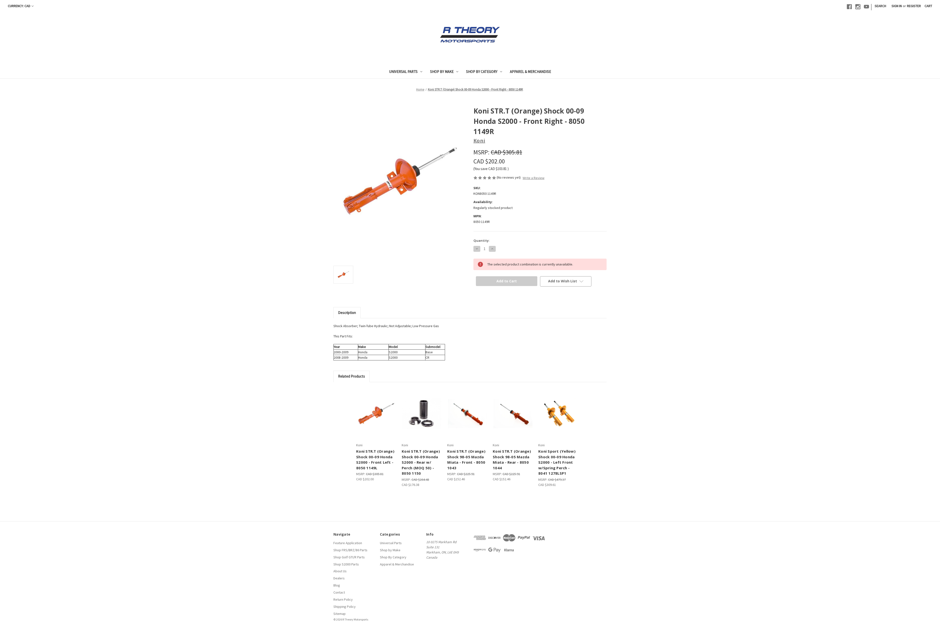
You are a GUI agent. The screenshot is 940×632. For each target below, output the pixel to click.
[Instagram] (857, 6)
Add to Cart (467, 413)
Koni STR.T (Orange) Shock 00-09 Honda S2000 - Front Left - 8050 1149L (375, 459)
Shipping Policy (344, 606)
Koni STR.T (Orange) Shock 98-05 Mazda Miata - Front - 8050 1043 (466, 459)
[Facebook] (849, 6)
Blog (336, 585)
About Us (340, 571)
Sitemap (339, 613)
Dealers (339, 578)
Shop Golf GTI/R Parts (349, 557)
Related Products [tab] (351, 376)
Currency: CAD (19, 6)
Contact (339, 592)
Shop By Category (481, 71)
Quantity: (481, 240)
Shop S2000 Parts (346, 564)
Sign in (897, 6)
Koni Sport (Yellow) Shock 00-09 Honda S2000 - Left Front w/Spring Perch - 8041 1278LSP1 (557, 462)
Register (914, 6)
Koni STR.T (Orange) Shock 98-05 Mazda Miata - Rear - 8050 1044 (512, 459)
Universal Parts (403, 71)
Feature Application (347, 543)
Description (347, 312)
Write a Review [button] (533, 178)
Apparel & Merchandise (530, 71)
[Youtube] (866, 6)
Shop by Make (442, 71)
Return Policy (343, 599)
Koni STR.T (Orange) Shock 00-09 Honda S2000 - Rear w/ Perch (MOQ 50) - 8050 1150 (421, 462)
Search (880, 6)
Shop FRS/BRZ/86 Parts (350, 550)
